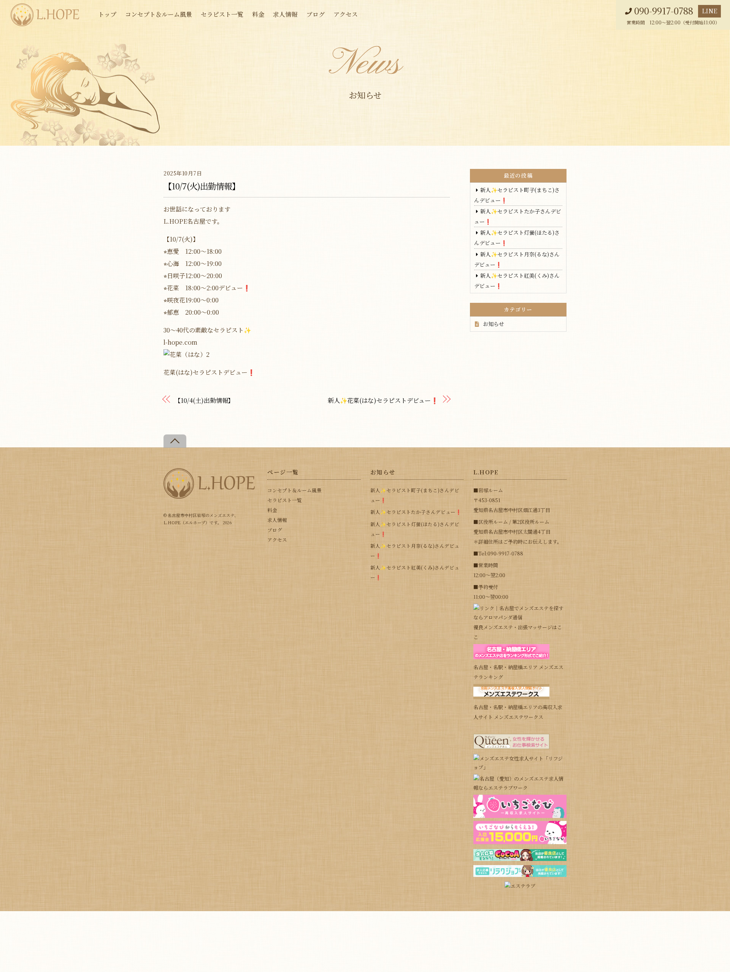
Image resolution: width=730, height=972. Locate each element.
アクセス (345, 14)
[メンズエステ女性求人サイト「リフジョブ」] (520, 767)
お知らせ (493, 324)
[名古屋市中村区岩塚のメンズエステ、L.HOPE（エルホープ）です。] (209, 495)
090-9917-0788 (663, 11)
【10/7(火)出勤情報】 (201, 186)
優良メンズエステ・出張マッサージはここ (517, 632)
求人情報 (285, 14)
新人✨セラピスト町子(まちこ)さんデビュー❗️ (414, 495)
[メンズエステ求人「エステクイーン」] (511, 747)
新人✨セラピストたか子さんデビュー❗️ (416, 511)
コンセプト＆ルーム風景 (158, 14)
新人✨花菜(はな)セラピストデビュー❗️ (383, 400)
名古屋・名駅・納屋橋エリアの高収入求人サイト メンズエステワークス (517, 712)
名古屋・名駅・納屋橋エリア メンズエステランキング (518, 672)
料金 (258, 14)
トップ (107, 14)
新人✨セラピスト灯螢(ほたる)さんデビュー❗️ (414, 529)
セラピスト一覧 (222, 14)
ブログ (315, 14)
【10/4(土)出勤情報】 (204, 400)
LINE (709, 10)
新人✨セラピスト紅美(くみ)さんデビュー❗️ (414, 572)
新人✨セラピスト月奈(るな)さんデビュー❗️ (414, 550)
